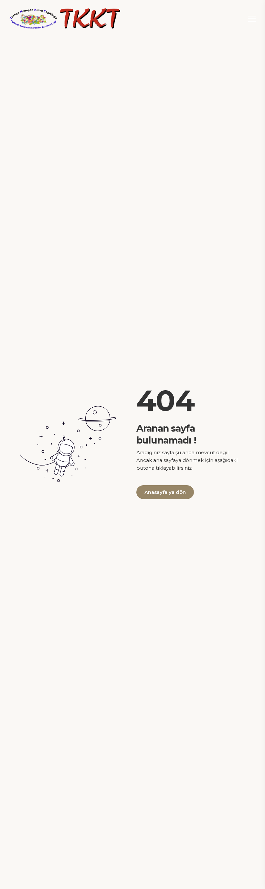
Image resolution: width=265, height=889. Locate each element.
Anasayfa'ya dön (165, 492)
